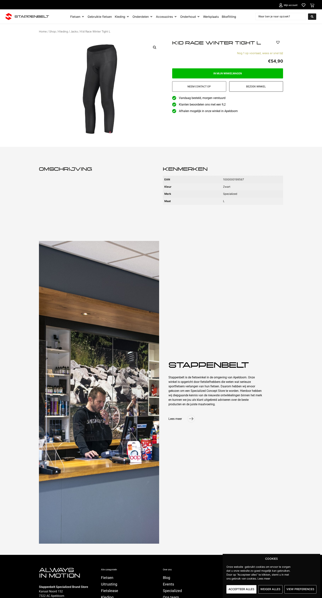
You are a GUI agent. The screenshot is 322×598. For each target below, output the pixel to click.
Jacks (74, 31)
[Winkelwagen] (312, 5)
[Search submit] (312, 16)
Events (168, 584)
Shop (52, 31)
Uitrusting (109, 584)
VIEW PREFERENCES (300, 589)
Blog (166, 578)
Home (43, 31)
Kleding (63, 31)
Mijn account (290, 5)
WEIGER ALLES (270, 589)
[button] (154, 47)
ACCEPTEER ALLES (241, 589)
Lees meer (264, 578)
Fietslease (109, 591)
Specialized (172, 591)
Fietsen (107, 578)
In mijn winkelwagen (227, 73)
